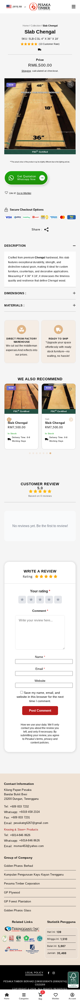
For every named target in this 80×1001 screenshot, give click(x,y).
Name (40, 657)
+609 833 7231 (20, 817)
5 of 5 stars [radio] (58, 599)
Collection (36, 25)
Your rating (40, 591)
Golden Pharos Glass (17, 910)
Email (40, 668)
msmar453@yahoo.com (29, 846)
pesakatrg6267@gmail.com (31, 823)
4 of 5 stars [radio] (49, 599)
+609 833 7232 (19, 806)
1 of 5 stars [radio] (22, 599)
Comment (40, 610)
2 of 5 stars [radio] (31, 599)
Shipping (26, 71)
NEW (11, 85)
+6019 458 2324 (29, 811)
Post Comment (40, 710)
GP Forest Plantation (17, 901)
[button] (7, 192)
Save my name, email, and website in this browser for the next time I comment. (40, 697)
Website (40, 680)
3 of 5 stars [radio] (40, 599)
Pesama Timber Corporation (22, 883)
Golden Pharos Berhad (18, 865)
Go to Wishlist (24, 193)
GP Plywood (12, 892)
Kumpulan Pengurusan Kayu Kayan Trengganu (34, 874)
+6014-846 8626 (20, 835)
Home (26, 25)
